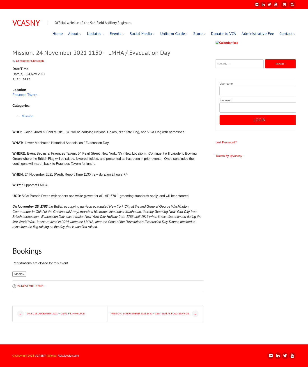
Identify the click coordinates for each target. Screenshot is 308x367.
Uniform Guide (172, 33)
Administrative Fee (257, 33)
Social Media (141, 33)
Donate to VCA (223, 33)
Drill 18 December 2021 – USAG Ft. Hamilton (52, 313)
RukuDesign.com (68, 355)
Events (115, 33)
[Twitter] (269, 4)
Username (226, 83)
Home (57, 33)
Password (225, 100)
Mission (27, 116)
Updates (94, 33)
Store (197, 33)
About (73, 33)
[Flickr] (256, 4)
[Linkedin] (263, 4)
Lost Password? (226, 142)
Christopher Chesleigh (30, 61)
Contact (286, 33)
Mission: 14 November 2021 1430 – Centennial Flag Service (154, 313)
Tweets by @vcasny (229, 156)
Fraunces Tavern (24, 95)
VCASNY (26, 22)
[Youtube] (275, 4)
